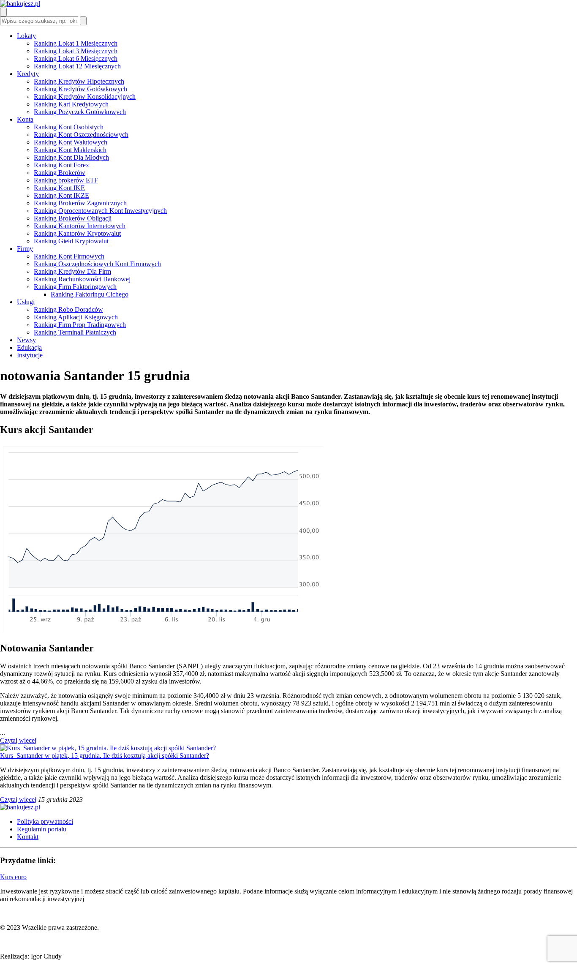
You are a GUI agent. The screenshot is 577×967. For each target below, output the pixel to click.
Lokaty (26, 35)
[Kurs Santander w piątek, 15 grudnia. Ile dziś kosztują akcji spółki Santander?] (108, 748)
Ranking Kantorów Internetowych (79, 225)
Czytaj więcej (18, 740)
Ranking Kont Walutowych (70, 142)
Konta (25, 119)
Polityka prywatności (45, 821)
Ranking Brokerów (59, 172)
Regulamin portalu (41, 829)
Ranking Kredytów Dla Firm (72, 271)
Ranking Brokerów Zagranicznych (80, 203)
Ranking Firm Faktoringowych (75, 286)
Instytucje (30, 355)
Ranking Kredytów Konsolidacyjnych (85, 96)
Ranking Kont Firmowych (69, 256)
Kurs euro (13, 876)
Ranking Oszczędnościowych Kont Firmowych (97, 263)
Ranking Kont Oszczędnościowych (81, 134)
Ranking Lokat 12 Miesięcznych (77, 66)
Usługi (26, 301)
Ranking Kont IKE (59, 187)
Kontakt (27, 836)
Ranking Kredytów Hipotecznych (79, 81)
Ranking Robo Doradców (68, 309)
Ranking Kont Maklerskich (70, 149)
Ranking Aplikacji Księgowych (76, 317)
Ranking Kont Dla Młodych (71, 157)
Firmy (25, 248)
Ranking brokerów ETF (66, 180)
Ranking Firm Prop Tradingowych (80, 324)
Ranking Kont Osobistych (68, 127)
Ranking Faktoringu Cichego (89, 294)
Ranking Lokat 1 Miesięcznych (75, 43)
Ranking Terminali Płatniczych (75, 332)
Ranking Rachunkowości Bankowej (82, 279)
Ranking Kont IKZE (61, 195)
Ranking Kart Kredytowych (71, 104)
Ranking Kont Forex (61, 165)
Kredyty (28, 73)
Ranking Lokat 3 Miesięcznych (75, 50)
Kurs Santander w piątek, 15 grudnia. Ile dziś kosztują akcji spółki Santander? (104, 755)
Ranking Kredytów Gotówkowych (80, 89)
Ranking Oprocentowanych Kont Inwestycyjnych (100, 210)
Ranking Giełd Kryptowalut (71, 241)
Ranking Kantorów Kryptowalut (77, 233)
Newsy (26, 339)
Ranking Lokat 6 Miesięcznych (75, 58)
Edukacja (29, 347)
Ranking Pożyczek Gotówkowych (80, 111)
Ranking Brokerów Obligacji (73, 218)
